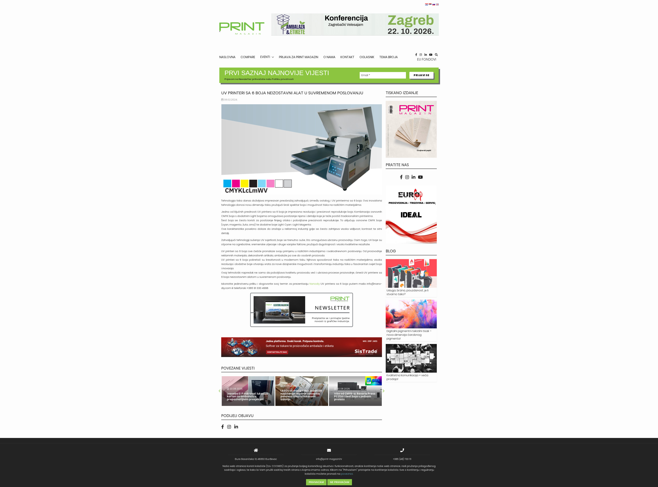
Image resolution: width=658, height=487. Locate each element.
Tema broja (388, 57)
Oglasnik (367, 57)
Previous (219, 391)
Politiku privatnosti (283, 79)
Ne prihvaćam (339, 482)
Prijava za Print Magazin (298, 57)
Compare (248, 57)
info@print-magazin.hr (329, 459)
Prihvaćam (316, 482)
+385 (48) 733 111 (402, 459)
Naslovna (227, 57)
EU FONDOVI (426, 59)
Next (383, 391)
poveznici (347, 474)
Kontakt (347, 57)
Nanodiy (314, 284)
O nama (329, 57)
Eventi (265, 57)
